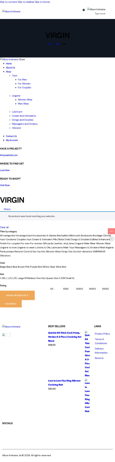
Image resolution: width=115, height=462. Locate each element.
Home (50, 44)
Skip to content (8, 1)
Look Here (5, 170)
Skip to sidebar (26, 1)
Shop (58, 44)
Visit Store (5, 185)
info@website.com (9, 155)
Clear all (4, 227)
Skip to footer (42, 1)
